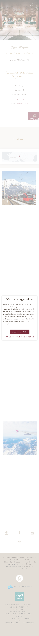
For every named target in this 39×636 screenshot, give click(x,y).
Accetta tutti (19, 332)
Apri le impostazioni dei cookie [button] (19, 337)
